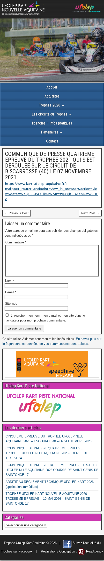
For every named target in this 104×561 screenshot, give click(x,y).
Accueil (52, 87)
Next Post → (90, 213)
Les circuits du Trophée (49, 114)
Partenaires (49, 132)
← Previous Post (17, 213)
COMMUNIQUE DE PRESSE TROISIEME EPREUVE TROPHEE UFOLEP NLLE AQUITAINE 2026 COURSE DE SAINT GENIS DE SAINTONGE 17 (52, 470)
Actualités (52, 96)
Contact (52, 141)
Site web (11, 303)
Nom (9, 281)
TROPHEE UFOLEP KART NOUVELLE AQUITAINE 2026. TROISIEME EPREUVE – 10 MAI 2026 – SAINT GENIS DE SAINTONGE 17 (48, 498)
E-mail (10, 292)
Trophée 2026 (49, 105)
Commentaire (15, 242)
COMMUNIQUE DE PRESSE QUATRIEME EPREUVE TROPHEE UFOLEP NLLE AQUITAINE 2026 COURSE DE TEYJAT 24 (47, 453)
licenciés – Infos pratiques (52, 123)
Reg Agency (94, 551)
